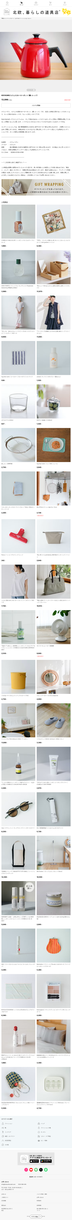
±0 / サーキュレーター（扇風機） (45, 646)
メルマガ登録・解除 (42, 1194)
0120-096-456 (22, 1184)
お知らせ (3, 1194)
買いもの (21, 4)
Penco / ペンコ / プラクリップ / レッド (12, 555)
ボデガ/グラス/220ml (7, 420)
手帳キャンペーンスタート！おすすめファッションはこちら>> (16, 18)
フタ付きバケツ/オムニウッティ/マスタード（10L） (15, 695)
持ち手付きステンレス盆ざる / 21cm (47, 507)
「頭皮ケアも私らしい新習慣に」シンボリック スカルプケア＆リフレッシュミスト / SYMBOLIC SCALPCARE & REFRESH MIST (18, 648)
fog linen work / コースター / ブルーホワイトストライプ (17, 376)
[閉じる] (40, 1217)
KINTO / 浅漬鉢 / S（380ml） (44, 420)
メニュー (65, 4)
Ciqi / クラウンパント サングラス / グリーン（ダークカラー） (18, 828)
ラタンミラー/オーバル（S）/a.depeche (47, 695)
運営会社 (3, 1205)
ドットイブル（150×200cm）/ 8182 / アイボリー (14, 739)
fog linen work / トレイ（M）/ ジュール (47, 463)
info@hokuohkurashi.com (8, 1184)
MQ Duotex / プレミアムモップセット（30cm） (49, 871)
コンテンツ (36, 4)
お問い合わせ (40, 1197)
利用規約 (39, 1200)
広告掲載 (3, 1200)
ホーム (7, 4)
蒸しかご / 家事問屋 (6, 463)
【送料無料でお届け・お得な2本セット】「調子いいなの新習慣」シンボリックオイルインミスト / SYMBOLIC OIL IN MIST (17, 919)
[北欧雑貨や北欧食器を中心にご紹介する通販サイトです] (36, 11)
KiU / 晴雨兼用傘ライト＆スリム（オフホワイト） (50, 828)
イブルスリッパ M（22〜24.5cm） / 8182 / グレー (50, 739)
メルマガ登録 (36, 105)
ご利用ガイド (4, 1197)
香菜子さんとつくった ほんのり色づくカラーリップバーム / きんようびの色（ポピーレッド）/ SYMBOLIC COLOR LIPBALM (18, 1057)
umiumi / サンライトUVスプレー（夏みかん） (49, 376)
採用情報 (39, 1205)
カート (50, 4)
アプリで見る (34, 1216)
